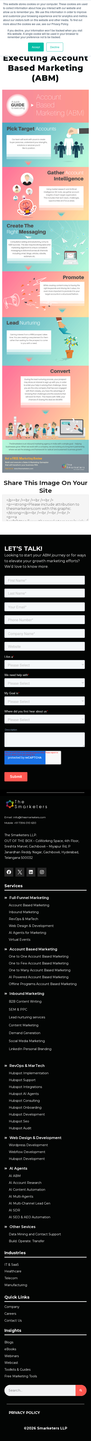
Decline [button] (54, 47)
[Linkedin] (31, 872)
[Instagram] (42, 872)
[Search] (81, 1390)
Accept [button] (36, 47)
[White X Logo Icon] (19, 872)
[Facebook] (8, 872)
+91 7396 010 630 (25, 822)
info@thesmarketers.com (29, 817)
